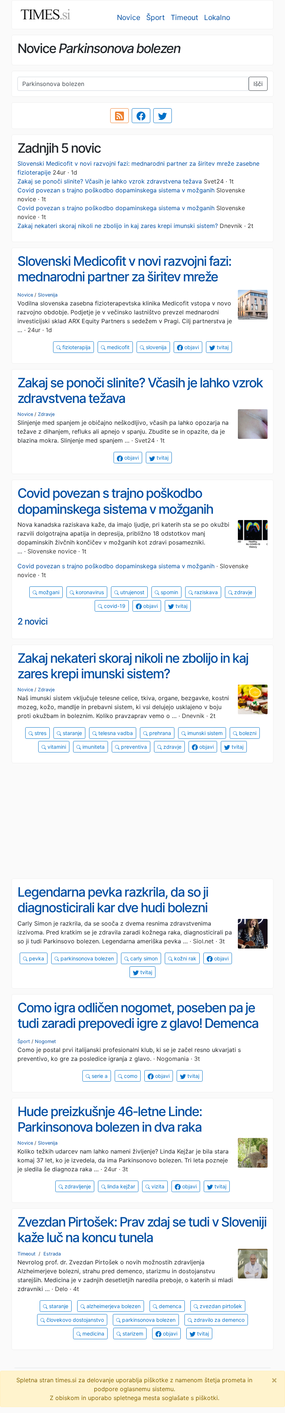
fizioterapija (76, 347)
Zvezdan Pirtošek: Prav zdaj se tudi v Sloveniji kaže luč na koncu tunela (141, 1229)
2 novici (32, 621)
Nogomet (45, 1041)
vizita (157, 1186)
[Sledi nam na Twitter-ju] (162, 115)
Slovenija (48, 295)
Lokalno (217, 17)
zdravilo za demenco (218, 1320)
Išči (258, 83)
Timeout (184, 17)
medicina (92, 1333)
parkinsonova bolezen (86, 958)
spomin (168, 592)
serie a (99, 1076)
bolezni (247, 733)
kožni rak (184, 958)
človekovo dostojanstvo (74, 1320)
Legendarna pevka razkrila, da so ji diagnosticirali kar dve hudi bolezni (112, 900)
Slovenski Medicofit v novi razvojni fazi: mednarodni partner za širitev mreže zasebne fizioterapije (124, 276)
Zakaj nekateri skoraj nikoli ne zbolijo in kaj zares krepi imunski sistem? (117, 225)
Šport (155, 17)
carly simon (143, 958)
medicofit (117, 347)
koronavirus (89, 592)
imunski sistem (204, 733)
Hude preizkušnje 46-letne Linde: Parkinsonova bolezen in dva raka (109, 1119)
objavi (191, 347)
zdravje (242, 592)
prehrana (159, 733)
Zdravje (46, 414)
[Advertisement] (142, 821)
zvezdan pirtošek (220, 1306)
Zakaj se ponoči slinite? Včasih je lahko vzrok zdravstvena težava (109, 181)
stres (39, 733)
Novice (128, 17)
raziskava (205, 592)
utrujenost (131, 592)
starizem (132, 1333)
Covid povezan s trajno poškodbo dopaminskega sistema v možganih (115, 190)
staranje (71, 733)
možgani (48, 592)
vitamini (56, 747)
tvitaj (222, 347)
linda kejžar (120, 1186)
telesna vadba (115, 733)
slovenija (155, 347)
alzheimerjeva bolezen (113, 1306)
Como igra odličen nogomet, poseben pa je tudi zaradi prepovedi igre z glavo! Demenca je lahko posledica (137, 1023)
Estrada (52, 1254)
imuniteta (93, 747)
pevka (35, 958)
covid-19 (113, 606)
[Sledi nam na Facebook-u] (141, 115)
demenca (169, 1306)
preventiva (133, 747)
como (129, 1076)
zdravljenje (77, 1186)
